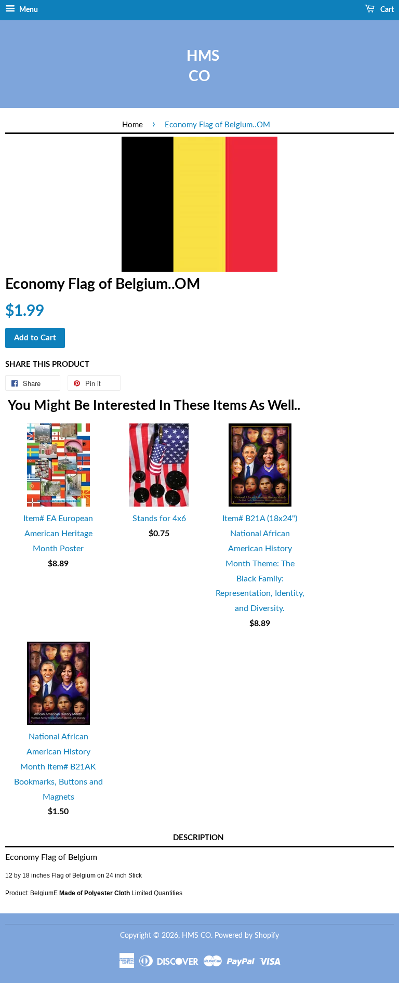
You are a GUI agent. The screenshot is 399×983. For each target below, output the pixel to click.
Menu (28, 10)
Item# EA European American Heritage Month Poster (58, 533)
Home (132, 125)
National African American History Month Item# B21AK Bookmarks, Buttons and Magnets (58, 767)
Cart (386, 10)
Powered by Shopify (247, 935)
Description (198, 838)
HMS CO (199, 66)
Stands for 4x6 (159, 518)
